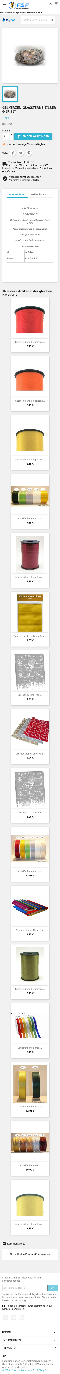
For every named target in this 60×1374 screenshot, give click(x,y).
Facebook (5, 1317)
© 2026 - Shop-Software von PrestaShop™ (24, 1370)
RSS (22, 1317)
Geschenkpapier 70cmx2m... (30, 930)
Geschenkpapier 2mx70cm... (30, 753)
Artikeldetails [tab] (38, 194)
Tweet (21, 153)
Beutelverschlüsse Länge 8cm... (30, 636)
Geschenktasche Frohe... (30, 694)
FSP (4, 1355)
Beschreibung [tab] (17, 194)
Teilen (13, 153)
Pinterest (29, 153)
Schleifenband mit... (30, 1165)
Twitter (13, 1317)
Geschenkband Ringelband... (30, 341)
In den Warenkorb (33, 136)
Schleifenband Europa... (30, 518)
